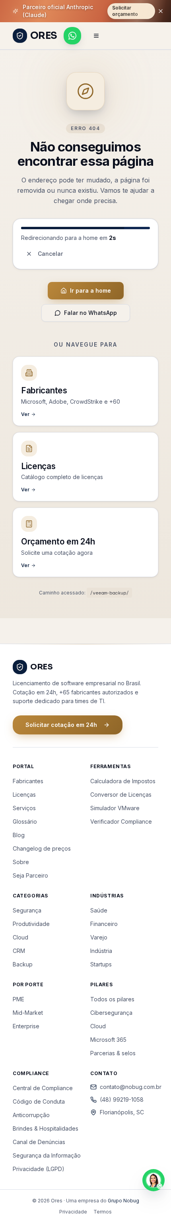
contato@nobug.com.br (129, 1086)
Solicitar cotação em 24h (61, 724)
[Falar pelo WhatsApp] (72, 35)
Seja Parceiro (30, 875)
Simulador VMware (115, 808)
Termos (102, 1212)
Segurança (27, 910)
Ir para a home (90, 290)
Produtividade (31, 923)
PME (18, 999)
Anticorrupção (31, 1115)
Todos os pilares (112, 999)
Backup (23, 964)
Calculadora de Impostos (122, 781)
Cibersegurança (111, 1012)
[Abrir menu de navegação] (96, 35)
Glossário (25, 821)
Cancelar (50, 253)
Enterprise (26, 1026)
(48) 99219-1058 (122, 1099)
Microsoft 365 (108, 1039)
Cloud (20, 937)
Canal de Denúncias (39, 1142)
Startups (101, 964)
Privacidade (73, 1212)
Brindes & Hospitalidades (45, 1128)
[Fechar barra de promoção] (161, 11)
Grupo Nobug (123, 1201)
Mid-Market (28, 1012)
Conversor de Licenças (121, 794)
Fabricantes (28, 781)
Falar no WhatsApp (90, 312)
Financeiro (104, 923)
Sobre (21, 862)
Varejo (98, 937)
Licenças (24, 794)
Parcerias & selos (113, 1053)
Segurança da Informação (47, 1155)
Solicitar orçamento (125, 11)
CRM (19, 950)
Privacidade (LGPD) (38, 1168)
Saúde (98, 910)
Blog (19, 835)
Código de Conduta (39, 1101)
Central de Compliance (43, 1088)
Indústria (101, 950)
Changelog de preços (42, 848)
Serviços (24, 808)
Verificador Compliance (121, 821)
